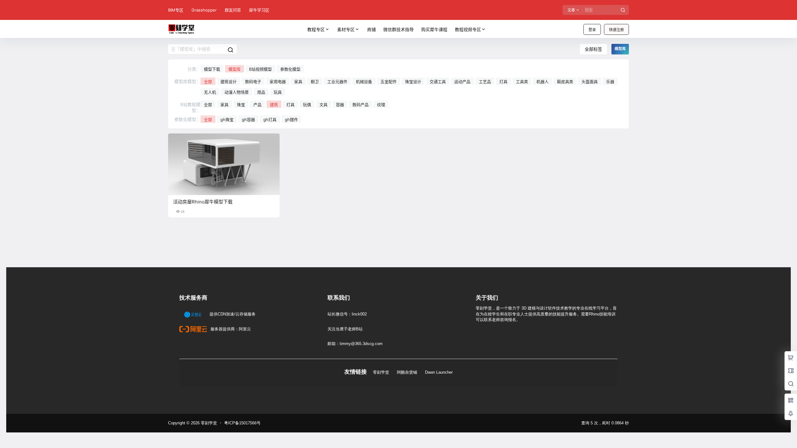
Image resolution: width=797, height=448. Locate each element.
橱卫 (315, 81)
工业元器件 (337, 81)
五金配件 (388, 81)
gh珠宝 (226, 119)
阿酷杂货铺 (407, 372)
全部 (208, 81)
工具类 (522, 81)
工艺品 (485, 81)
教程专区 (316, 29)
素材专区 (346, 29)
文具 (323, 104)
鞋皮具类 (565, 81)
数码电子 (253, 81)
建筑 (274, 104)
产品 (257, 104)
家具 (298, 81)
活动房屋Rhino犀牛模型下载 (203, 202)
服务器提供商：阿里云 (230, 329)
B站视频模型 (260, 69)
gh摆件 (291, 119)
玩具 (278, 92)
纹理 (381, 104)
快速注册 (616, 29)
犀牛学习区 (259, 9)
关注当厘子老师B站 (345, 329)
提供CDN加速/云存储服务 (232, 314)
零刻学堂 (381, 372)
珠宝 (241, 104)
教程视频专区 (468, 29)
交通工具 (438, 81)
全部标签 (593, 49)
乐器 (610, 81)
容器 (340, 104)
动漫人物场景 (236, 92)
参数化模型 (290, 69)
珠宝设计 (413, 81)
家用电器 (278, 81)
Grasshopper (204, 9)
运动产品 (462, 81)
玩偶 (307, 104)
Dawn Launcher (439, 372)
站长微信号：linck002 (347, 314)
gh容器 (248, 119)
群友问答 (233, 9)
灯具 (503, 81)
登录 (592, 29)
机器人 (542, 81)
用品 (261, 92)
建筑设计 (228, 81)
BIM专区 (175, 9)
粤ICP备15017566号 (242, 423)
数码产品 (360, 104)
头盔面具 (590, 81)
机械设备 (364, 81)
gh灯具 (269, 119)
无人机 (210, 92)
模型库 (235, 69)
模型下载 (212, 69)
